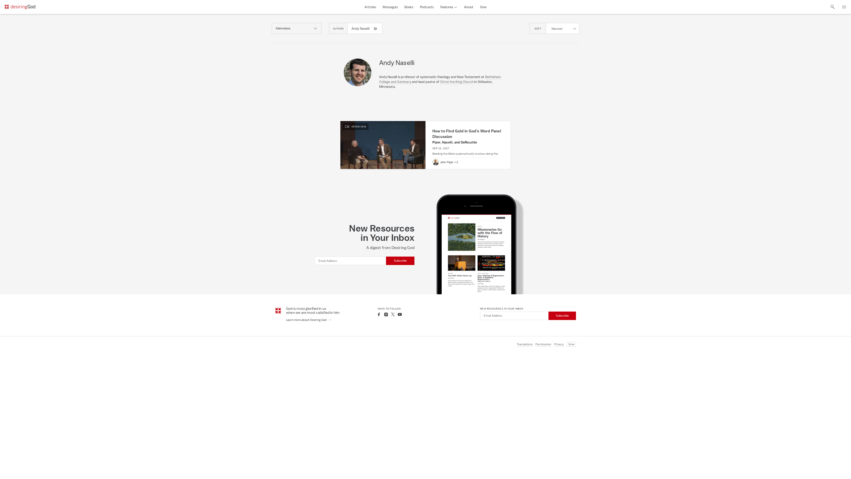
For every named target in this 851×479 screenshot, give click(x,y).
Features (446, 7)
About (468, 7)
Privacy (559, 344)
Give (483, 7)
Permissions (543, 344)
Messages (390, 7)
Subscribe (400, 260)
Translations (525, 344)
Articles (370, 7)
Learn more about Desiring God (306, 320)
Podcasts (427, 7)
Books (408, 7)
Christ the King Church (457, 82)
